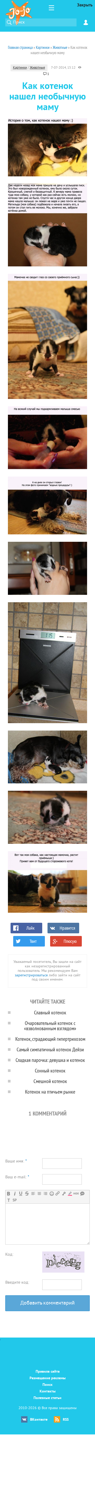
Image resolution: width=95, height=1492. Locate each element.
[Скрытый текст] (76, 1193)
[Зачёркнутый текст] (27, 1193)
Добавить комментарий (47, 1303)
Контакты (48, 1391)
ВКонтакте (39, 1420)
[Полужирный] (9, 1193)
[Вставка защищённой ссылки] (64, 1193)
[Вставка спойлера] (15, 1200)
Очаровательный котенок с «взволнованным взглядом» (50, 1026)
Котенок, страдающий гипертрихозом (50, 1039)
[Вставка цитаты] (82, 1193)
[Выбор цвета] (70, 1193)
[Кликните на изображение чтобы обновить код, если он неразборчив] (63, 1271)
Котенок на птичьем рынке (50, 1091)
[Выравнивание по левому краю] (33, 1193)
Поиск (47, 1385)
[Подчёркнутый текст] (21, 1193)
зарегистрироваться (31, 975)
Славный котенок (50, 1012)
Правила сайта (48, 1371)
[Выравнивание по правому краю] (45, 1193)
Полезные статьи (47, 1398)
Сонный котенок (50, 1070)
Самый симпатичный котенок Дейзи (50, 1049)
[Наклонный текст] (15, 1193)
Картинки (20, 68)
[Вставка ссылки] (58, 1193)
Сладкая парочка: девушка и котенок (50, 1060)
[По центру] (39, 1193)
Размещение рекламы (48, 1378)
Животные (37, 68)
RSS (66, 1420)
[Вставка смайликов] (52, 1193)
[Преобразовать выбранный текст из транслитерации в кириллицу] (9, 1200)
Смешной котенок (50, 1081)
